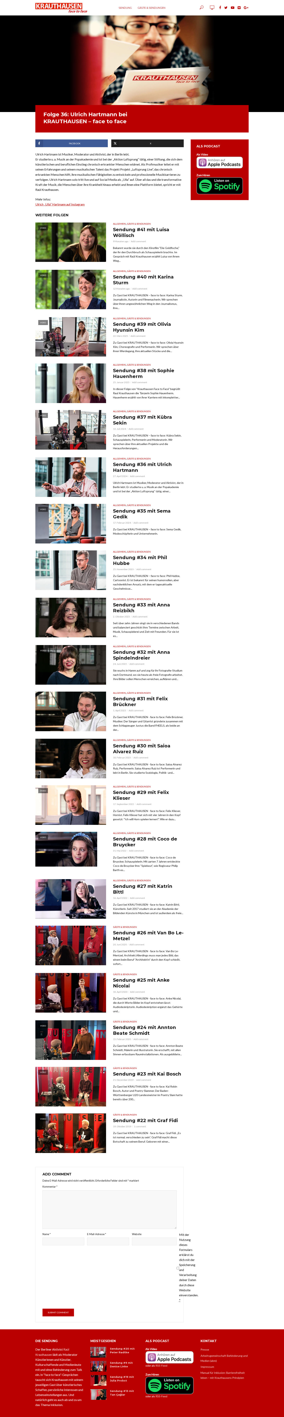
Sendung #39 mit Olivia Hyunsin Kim (142, 327)
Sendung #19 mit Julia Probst (122, 1378)
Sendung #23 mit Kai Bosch (147, 1074)
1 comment (140, 1126)
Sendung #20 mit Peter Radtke (122, 1350)
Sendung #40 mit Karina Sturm (143, 279)
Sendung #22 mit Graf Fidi (145, 1120)
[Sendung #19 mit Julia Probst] (98, 1380)
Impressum (207, 1366)
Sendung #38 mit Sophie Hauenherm (143, 373)
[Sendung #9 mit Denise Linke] (98, 1366)
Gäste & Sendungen (151, 7)
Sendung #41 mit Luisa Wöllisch (141, 232)
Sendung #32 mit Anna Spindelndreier (141, 655)
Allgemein (119, 223)
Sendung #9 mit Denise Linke (121, 1364)
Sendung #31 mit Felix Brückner (140, 701)
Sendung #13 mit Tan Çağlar (122, 1392)
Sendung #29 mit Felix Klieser (141, 795)
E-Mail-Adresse (96, 1234)
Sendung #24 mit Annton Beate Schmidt (144, 1030)
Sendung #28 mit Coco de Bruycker (145, 841)
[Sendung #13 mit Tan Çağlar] (98, 1394)
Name (47, 1234)
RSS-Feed (161, 1365)
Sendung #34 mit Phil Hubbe (140, 560)
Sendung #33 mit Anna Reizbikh (141, 607)
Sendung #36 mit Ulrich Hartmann (142, 467)
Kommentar (50, 1186)
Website (136, 1234)
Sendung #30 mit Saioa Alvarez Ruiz (141, 748)
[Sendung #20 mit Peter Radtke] (98, 1352)
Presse (205, 1349)
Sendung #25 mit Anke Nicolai (141, 983)
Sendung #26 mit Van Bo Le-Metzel (148, 935)
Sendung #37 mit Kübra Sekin (142, 420)
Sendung (125, 7)
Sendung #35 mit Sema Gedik (142, 514)
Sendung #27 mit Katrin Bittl (142, 889)
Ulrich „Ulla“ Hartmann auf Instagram (60, 204)
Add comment (138, 241)
